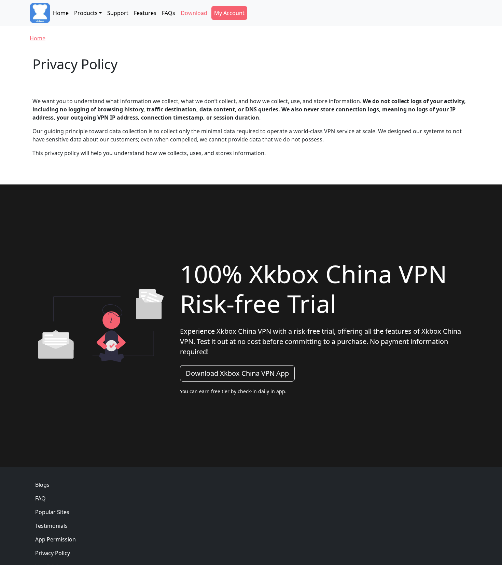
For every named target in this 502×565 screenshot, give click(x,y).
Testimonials (51, 525)
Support (117, 13)
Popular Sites (52, 512)
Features (145, 13)
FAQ (40, 498)
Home (61, 13)
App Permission (55, 539)
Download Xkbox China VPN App (237, 373)
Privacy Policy (52, 553)
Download (194, 13)
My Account (229, 13)
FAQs (168, 13)
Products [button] (86, 13)
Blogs (42, 484)
